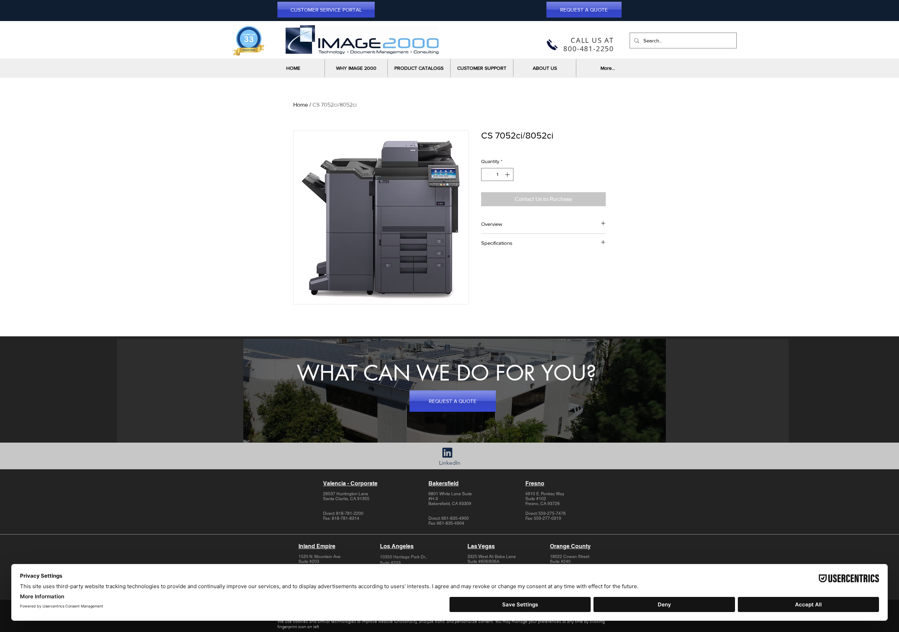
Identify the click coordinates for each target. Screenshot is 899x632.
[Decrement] (486, 174)
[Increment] (508, 174)
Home (300, 105)
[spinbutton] (497, 174)
